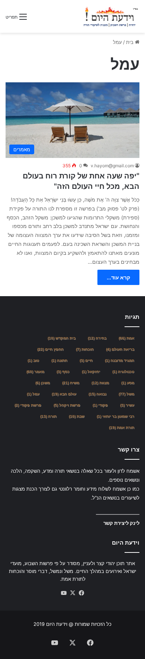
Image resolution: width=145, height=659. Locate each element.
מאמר (35, 372)
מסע (127, 383)
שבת (76, 416)
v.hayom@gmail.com (112, 165)
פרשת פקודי (27, 405)
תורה (48, 416)
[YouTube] (63, 593)
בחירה (97, 338)
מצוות (100, 383)
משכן (42, 383)
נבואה (97, 394)
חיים (86, 360)
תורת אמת (121, 427)
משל (126, 394)
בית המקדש (61, 338)
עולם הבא (64, 394)
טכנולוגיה (123, 372)
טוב (33, 360)
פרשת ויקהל (67, 405)
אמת (126, 338)
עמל (33, 394)
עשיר (127, 405)
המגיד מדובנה (119, 360)
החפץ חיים (50, 349)
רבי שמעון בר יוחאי (115, 416)
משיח (70, 383)
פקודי (100, 405)
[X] (72, 593)
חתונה (59, 360)
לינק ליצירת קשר (121, 523)
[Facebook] (81, 593)
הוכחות (85, 349)
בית (130, 42)
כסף (63, 372)
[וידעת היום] (110, 16)
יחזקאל (91, 372)
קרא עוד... (118, 277)
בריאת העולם (120, 349)
